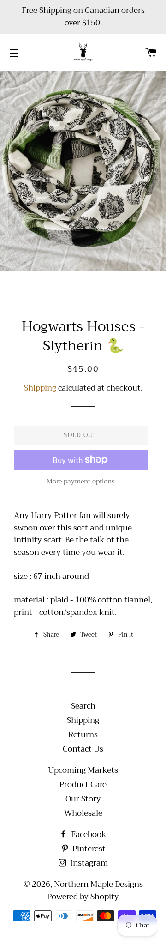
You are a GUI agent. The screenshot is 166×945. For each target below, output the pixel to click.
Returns (83, 734)
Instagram (88, 863)
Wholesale (83, 813)
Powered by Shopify (83, 896)
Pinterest (88, 848)
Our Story (83, 799)
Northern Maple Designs (98, 884)
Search (83, 706)
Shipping (40, 388)
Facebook (88, 834)
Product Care (83, 784)
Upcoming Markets (83, 770)
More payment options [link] (81, 481)
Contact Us (83, 749)
